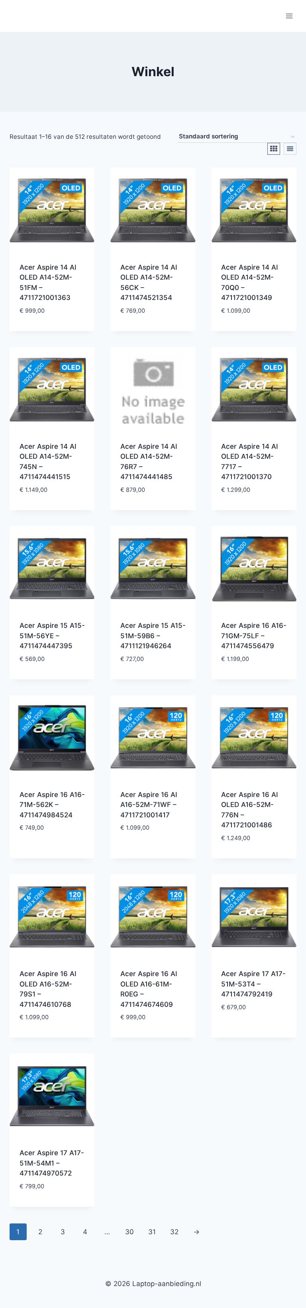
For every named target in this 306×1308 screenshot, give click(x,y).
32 (174, 1232)
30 (129, 1232)
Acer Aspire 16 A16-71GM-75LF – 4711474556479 (253, 635)
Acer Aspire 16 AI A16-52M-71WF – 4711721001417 (148, 805)
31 (152, 1232)
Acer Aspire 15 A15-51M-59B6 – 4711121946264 (153, 635)
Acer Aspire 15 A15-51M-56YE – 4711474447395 (52, 635)
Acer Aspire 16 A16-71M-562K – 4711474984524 (52, 805)
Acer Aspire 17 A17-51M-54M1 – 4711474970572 (52, 1163)
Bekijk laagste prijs (52, 329)
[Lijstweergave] (290, 149)
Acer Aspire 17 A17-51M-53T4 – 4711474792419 (253, 984)
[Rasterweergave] (273, 149)
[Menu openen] (289, 16)
